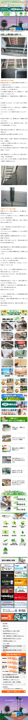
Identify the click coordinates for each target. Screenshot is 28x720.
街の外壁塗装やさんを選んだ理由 (11, 631)
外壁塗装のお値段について (9, 641)
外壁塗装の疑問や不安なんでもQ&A (12, 638)
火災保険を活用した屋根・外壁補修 (12, 682)
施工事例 (5, 623)
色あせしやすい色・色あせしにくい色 (18, 471)
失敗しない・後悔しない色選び (18, 428)
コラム (7, 31)
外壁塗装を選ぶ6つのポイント (10, 633)
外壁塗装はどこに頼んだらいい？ (11, 679)
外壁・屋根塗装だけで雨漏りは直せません (13, 636)
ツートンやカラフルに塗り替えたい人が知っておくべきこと (18, 482)
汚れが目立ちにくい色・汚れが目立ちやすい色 (18, 460)
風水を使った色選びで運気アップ (18, 449)
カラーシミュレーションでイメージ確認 (18, 438)
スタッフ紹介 (6, 643)
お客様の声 (5, 628)
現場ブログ (5, 626)
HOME (2, 31)
